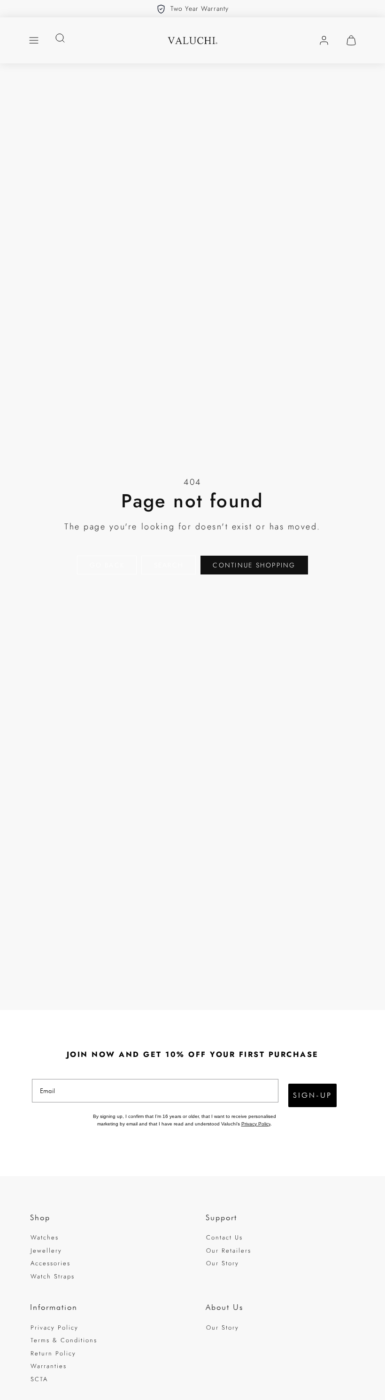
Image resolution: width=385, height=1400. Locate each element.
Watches (45, 1237)
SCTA (39, 1379)
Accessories (50, 1263)
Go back (107, 565)
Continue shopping (254, 565)
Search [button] (169, 565)
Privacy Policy (255, 1123)
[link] (324, 40)
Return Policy (53, 1353)
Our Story (222, 1263)
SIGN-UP (312, 1095)
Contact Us (224, 1237)
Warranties (49, 1366)
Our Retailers (228, 1250)
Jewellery (46, 1250)
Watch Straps (53, 1276)
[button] (34, 40)
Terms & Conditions (64, 1340)
